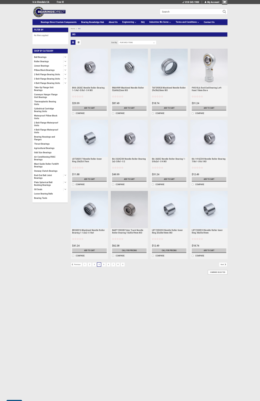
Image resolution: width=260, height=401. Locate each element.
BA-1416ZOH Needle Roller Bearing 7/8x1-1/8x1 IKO (208, 160)
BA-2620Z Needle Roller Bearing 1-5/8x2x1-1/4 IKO (168, 160)
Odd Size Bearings (42, 152)
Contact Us (209, 22)
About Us (113, 22)
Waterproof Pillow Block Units (45, 117)
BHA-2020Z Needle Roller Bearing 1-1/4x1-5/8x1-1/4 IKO (88, 89)
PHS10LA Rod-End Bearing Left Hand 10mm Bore (206, 89)
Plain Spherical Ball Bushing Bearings (43, 183)
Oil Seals (38, 189)
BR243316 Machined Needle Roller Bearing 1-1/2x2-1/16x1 (88, 231)
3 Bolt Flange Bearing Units (47, 78)
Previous (77, 264)
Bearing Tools (40, 198)
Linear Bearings (41, 65)
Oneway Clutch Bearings (45, 171)
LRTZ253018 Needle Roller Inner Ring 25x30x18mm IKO (167, 231)
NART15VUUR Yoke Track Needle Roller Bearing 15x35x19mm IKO (127, 231)
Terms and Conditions (186, 22)
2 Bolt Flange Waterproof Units (46, 124)
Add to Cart (89, 108)
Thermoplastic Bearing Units (45, 103)
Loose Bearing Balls (43, 193)
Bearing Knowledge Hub (92, 22)
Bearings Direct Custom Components (59, 22)
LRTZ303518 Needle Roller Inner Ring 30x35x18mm (207, 231)
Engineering (128, 22)
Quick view (89, 84)
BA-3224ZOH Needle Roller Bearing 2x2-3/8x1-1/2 (129, 160)
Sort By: (114, 42)
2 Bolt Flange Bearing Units (47, 74)
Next (222, 264)
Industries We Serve (159, 22)
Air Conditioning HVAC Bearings (45, 158)
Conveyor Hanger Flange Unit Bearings (46, 96)
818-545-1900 (192, 2)
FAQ (143, 22)
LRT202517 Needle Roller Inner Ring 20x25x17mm (87, 160)
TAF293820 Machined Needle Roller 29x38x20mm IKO (169, 89)
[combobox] (193, 12)
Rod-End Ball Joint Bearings (43, 176)
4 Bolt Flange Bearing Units (47, 83)
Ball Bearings (40, 57)
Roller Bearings (41, 61)
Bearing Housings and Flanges (44, 138)
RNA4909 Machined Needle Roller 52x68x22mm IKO (128, 89)
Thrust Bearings (42, 143)
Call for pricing (129, 250)
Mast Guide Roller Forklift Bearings (46, 165)
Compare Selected (217, 272)
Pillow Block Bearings (44, 70)
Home (73, 29)
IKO (79, 29)
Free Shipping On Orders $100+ (48, 2)
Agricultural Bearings (44, 148)
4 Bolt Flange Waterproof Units (46, 131)
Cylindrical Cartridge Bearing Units (44, 110)
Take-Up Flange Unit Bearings (43, 88)
